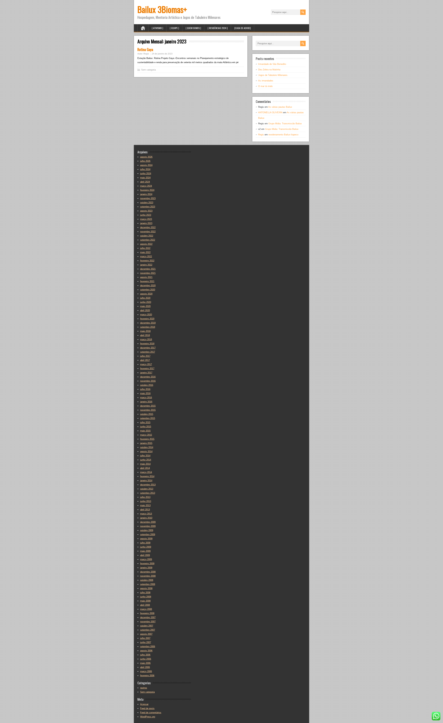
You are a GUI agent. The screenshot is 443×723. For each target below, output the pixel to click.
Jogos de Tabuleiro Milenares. (273, 75)
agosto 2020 (146, 294)
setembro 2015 (147, 418)
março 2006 (146, 671)
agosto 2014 (146, 451)
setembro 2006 (147, 646)
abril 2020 (145, 310)
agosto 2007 (146, 634)
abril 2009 (145, 555)
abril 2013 (145, 509)
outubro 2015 (146, 414)
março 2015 (146, 435)
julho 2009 (145, 542)
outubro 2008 (146, 580)
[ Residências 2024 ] (218, 28)
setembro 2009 (147, 534)
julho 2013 (145, 497)
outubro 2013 (146, 489)
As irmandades (265, 80)
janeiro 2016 (146, 401)
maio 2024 (145, 177)
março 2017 (146, 364)
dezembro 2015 (148, 406)
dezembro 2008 (148, 572)
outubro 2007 (146, 625)
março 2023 (146, 219)
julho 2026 (145, 161)
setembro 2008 (147, 584)
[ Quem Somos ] (193, 28)
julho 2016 (145, 389)
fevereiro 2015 (147, 439)
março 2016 (146, 397)
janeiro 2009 (146, 567)
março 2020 (146, 314)
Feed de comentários (150, 712)
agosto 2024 (146, 165)
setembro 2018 (147, 327)
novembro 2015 (148, 410)
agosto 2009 (146, 538)
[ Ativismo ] (157, 28)
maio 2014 (145, 464)
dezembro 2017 (148, 347)
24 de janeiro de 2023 (162, 54)
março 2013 (146, 513)
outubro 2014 (146, 447)
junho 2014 (145, 459)
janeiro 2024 (146, 194)
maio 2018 (145, 331)
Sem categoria (148, 69)
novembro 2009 (148, 526)
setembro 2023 (147, 206)
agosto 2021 (146, 277)
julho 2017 (145, 356)
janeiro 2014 (146, 480)
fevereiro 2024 (147, 190)
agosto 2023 (146, 211)
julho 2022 (145, 248)
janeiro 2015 (146, 443)
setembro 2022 (147, 240)
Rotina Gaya (145, 49)
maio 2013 (145, 505)
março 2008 (146, 609)
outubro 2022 (146, 235)
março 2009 (146, 559)
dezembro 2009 (148, 522)
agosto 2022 (146, 244)
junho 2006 (145, 659)
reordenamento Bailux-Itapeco (283, 134)
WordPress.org (147, 716)
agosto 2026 (146, 157)
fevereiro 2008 (147, 613)
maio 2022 (145, 252)
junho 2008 (145, 596)
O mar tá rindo (265, 86)
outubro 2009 (146, 530)
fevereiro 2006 (147, 675)
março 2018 (146, 339)
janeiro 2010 (146, 518)
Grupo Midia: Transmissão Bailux (285, 123)
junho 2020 (145, 302)
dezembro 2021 (148, 269)
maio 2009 (145, 551)
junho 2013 (145, 501)
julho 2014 (145, 455)
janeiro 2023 (146, 223)
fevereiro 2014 (147, 476)
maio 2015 (145, 430)
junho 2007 (145, 642)
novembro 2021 (148, 273)
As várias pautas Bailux (280, 107)
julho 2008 (145, 592)
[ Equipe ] (174, 28)
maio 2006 (145, 663)
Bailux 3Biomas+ (162, 9)
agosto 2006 (146, 650)
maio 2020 (145, 306)
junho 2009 (145, 547)
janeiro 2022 (146, 264)
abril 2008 (145, 605)
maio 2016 (145, 393)
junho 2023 (145, 215)
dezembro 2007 (148, 617)
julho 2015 (145, 422)
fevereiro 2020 (147, 318)
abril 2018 (145, 335)
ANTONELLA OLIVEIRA (270, 112)
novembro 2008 (148, 576)
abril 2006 (145, 667)
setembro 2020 (147, 289)
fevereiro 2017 (147, 368)
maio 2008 (145, 601)
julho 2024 (145, 169)
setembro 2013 (147, 493)
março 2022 (146, 256)
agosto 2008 (146, 588)
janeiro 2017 (146, 372)
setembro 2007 (147, 630)
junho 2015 (145, 426)
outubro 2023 (146, 202)
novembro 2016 (148, 381)
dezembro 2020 (148, 285)
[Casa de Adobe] (242, 28)
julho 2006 (145, 655)
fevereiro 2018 (147, 343)
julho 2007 (145, 638)
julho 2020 (145, 298)
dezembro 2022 (148, 227)
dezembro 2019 (148, 323)
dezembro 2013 (148, 484)
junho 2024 (145, 173)
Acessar (144, 704)
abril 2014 (145, 468)
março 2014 (146, 472)
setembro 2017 (147, 352)
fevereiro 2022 (147, 260)
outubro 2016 (146, 385)
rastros (143, 688)
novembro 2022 (148, 231)
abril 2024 (145, 181)
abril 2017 (145, 360)
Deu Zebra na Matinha (269, 69)
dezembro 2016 (148, 377)
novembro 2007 (148, 621)
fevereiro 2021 (147, 281)
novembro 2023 (148, 198)
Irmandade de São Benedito (272, 64)
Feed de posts (147, 708)
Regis (146, 54)
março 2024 (146, 186)
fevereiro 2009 (147, 563)
